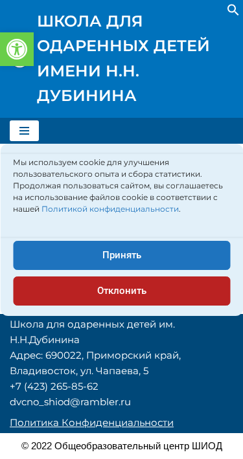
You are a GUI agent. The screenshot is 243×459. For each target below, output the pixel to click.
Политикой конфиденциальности (110, 209)
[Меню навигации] (24, 130)
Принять (121, 255)
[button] (17, 49)
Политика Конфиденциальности (92, 422)
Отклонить (121, 291)
